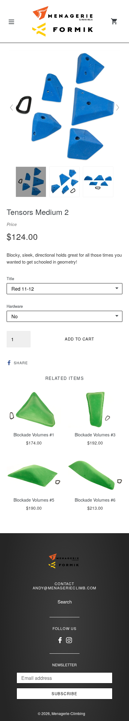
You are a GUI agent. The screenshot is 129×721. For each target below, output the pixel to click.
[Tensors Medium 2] (31, 182)
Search (65, 601)
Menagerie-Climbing (68, 713)
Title (10, 278)
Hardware (15, 306)
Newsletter (64, 665)
